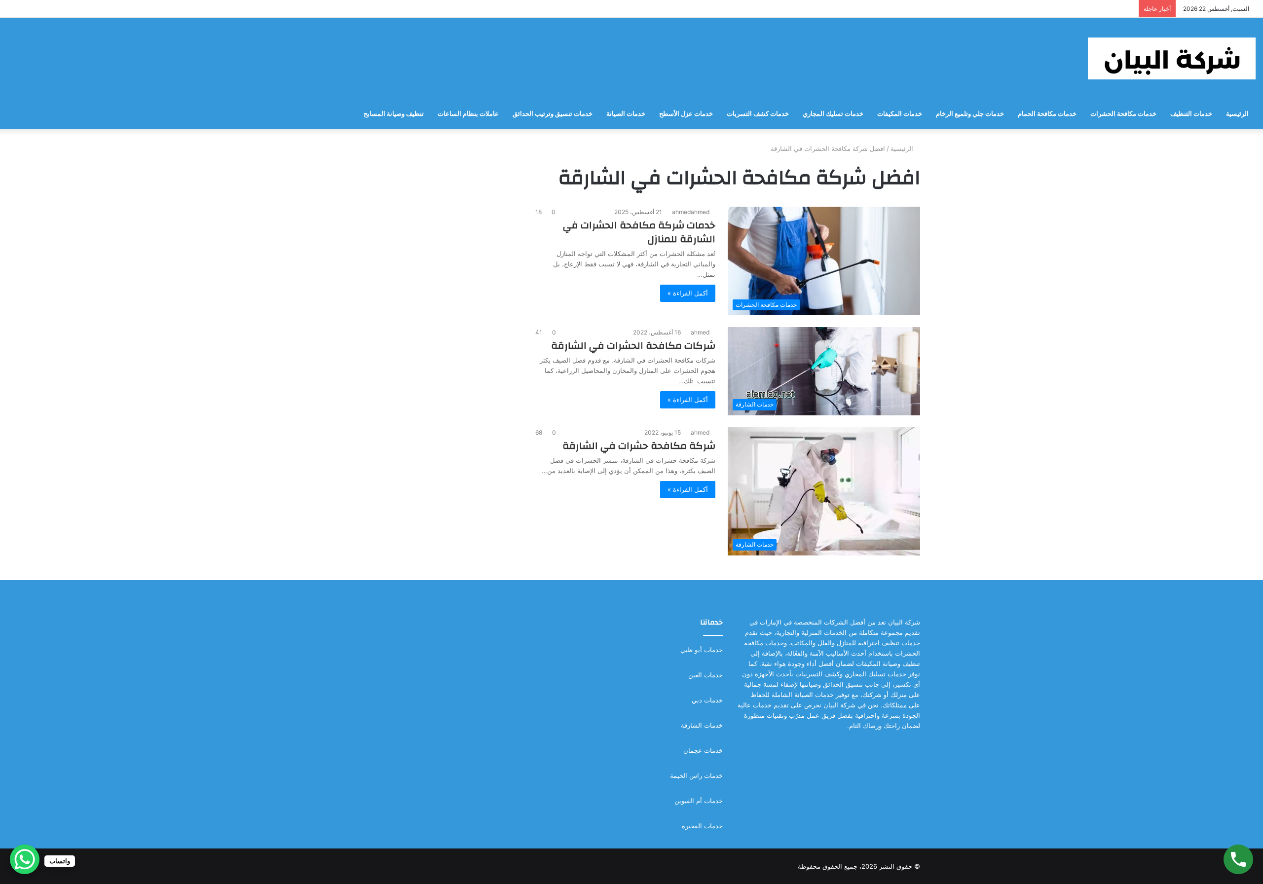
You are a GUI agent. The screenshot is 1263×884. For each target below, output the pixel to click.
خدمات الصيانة (625, 113)
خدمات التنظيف (1191, 113)
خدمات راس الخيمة (696, 775)
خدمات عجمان (703, 750)
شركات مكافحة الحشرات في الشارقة (633, 345)
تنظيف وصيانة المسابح (394, 113)
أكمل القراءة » (688, 293)
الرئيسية (1237, 113)
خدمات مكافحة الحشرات (1123, 113)
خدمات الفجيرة (702, 826)
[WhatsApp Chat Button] (24, 859)
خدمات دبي (707, 700)
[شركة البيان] (1172, 58)
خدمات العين (705, 675)
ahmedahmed (690, 212)
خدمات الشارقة (702, 725)
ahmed (700, 332)
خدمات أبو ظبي (701, 650)
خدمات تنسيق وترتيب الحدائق (553, 113)
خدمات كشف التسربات (758, 113)
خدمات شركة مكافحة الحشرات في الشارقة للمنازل (639, 232)
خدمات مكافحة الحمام (1047, 113)
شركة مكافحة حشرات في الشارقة (638, 446)
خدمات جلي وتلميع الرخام (970, 113)
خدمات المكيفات (899, 113)
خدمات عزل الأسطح (686, 113)
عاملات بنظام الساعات (468, 113)
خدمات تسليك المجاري (833, 113)
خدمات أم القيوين (698, 801)
